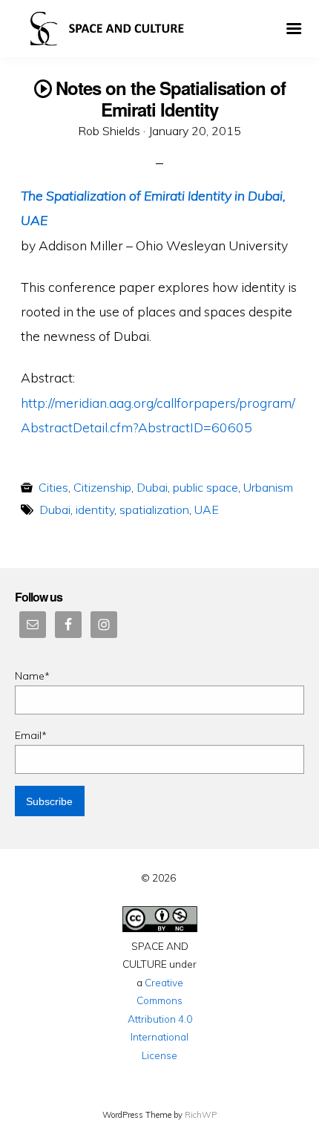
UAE (206, 509)
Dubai (152, 487)
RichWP (201, 1115)
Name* (32, 676)
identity (95, 509)
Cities (53, 487)
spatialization (154, 509)
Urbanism (268, 487)
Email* (31, 735)
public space (205, 487)
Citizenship (102, 487)
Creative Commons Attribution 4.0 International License (160, 1018)
